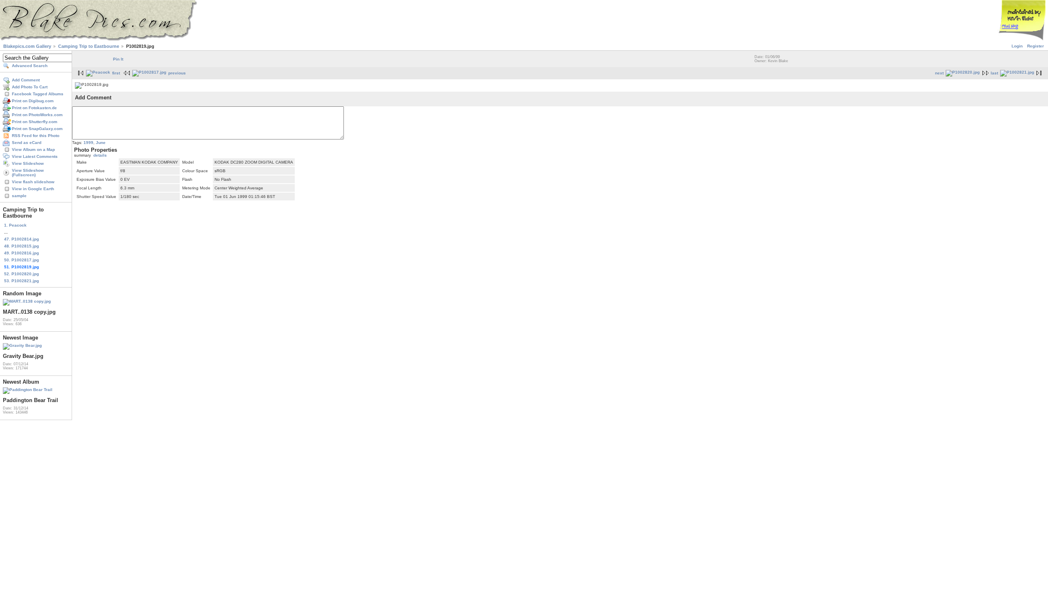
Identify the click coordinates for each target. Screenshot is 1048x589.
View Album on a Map (33, 149)
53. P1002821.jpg (21, 281)
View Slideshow (28, 163)
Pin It (118, 59)
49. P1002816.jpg (21, 253)
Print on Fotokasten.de (34, 108)
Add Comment (26, 80)
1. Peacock (15, 225)
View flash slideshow (33, 182)
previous (177, 73)
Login (1017, 46)
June (101, 142)
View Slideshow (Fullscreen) (28, 172)
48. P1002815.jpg (21, 246)
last (994, 73)
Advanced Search (29, 65)
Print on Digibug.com (33, 101)
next (939, 73)
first (116, 73)
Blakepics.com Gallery (27, 46)
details (100, 155)
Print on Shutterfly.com (34, 121)
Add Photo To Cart (29, 87)
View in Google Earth (33, 189)
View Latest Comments (35, 156)
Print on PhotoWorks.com (37, 114)
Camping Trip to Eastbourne (88, 46)
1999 (88, 142)
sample (19, 195)
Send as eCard (26, 142)
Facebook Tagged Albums (37, 94)
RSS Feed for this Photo (35, 135)
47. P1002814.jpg (21, 239)
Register (1035, 46)
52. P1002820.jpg (21, 274)
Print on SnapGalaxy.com (37, 128)
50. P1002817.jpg (21, 260)
